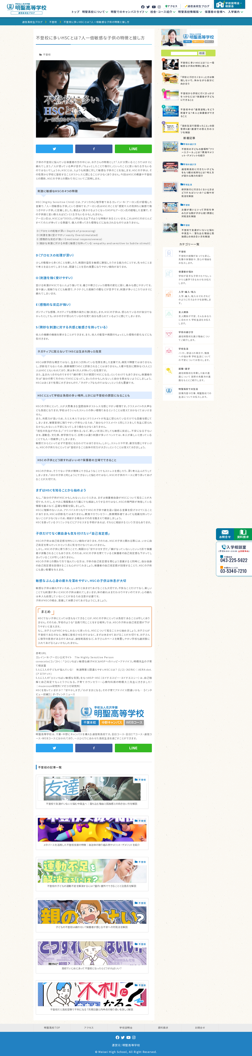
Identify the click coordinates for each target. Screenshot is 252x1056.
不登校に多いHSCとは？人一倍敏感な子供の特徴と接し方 (197, 64)
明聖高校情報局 (188, 12)
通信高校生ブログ (198, 6)
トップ (76, 12)
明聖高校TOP (52, 1027)
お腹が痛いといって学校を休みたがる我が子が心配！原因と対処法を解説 (198, 213)
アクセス (172, 6)
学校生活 (187, 184)
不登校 (53, 22)
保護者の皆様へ (215, 12)
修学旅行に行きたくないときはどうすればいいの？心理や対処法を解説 (198, 192)
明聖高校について (93, 12)
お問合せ (225, 537)
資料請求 (243, 537)
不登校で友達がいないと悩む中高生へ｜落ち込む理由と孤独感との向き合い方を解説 (198, 233)
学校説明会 (126, 1027)
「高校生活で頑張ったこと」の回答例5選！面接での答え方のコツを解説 (197, 129)
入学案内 (234, 12)
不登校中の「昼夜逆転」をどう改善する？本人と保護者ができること (197, 113)
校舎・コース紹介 (161, 12)
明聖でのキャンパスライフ (127, 12)
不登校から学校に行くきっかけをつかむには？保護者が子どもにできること (197, 96)
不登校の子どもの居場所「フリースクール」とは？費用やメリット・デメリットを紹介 (198, 152)
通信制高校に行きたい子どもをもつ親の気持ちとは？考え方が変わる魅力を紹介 (198, 172)
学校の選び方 (189, 144)
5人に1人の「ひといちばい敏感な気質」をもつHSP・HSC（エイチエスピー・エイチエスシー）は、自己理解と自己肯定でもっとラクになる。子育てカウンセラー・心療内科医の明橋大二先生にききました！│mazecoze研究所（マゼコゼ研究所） (94, 682)
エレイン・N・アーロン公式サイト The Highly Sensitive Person (75, 657)
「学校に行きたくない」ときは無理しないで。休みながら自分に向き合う (197, 80)
